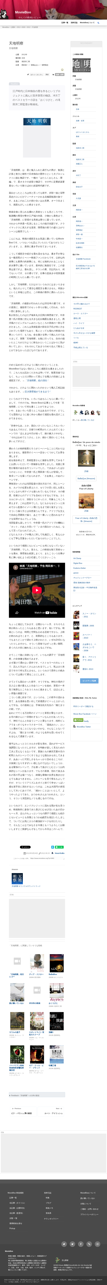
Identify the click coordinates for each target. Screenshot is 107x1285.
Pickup (12, 1228)
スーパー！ (87, 636)
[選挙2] (76, 669)
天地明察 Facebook (83, 259)
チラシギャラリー (51, 1219)
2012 (23, 55)
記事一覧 (65, 23)
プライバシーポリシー (89, 1214)
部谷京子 (79, 187)
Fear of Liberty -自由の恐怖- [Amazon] (86, 519)
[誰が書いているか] (97, 413)
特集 (47, 1198)
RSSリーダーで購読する (83, 706)
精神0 (75, 343)
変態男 (88, 626)
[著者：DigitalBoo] (87, 413)
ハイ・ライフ (78, 323)
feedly (86, 721)
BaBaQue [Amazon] (86, 478)
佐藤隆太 (79, 247)
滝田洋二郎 (26, 62)
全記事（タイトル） (17, 1203)
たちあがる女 (78, 328)
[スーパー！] (76, 636)
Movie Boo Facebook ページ (85, 714)
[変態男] (76, 626)
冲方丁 (78, 175)
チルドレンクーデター (82, 578)
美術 (47, 74)
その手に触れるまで (81, 304)
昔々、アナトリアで (89, 658)
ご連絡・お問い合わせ (89, 1209)
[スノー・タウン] (76, 615)
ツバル (76, 338)
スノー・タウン (89, 615)
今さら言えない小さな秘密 (84, 333)
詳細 (86, 471)
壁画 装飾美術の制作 (81, 583)
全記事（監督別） (16, 1213)
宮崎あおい (35, 65)
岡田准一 (25, 65)
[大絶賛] (62, 69)
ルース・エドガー (80, 313)
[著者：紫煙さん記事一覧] (92, 413)
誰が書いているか (87, 420)
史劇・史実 (60, 74)
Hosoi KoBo (59, 853)
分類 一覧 (13, 1218)
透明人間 (77, 318)
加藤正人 (79, 164)
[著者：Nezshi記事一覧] (75, 413)
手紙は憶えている (80, 347)
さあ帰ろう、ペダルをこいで (89, 647)
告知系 (48, 1213)
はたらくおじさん (37, 74)
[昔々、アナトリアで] (76, 658)
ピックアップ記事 (89, 681)
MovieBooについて (87, 23)
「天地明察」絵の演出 (36, 380)
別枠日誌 (74, 23)
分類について (85, 1204)
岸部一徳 (79, 234)
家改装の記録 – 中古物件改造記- (85, 588)
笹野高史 (45, 65)
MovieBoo (23, 12)
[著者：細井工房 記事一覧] (81, 413)
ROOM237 (77, 309)
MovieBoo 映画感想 (16, 1193)
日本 (23, 58)
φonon (75, 573)
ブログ (48, 1203)
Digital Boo (77, 563)
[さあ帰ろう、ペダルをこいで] (76, 647)
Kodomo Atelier (79, 568)
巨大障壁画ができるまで (37, 391)
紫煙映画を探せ (15, 1223)
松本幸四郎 (80, 243)
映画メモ (49, 1208)
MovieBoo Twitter (83, 727)
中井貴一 (79, 239)
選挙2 (87, 669)
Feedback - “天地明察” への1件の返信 (25, 1095)
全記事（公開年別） (17, 1208)
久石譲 (78, 198)
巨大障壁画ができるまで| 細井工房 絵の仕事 (85, 267)
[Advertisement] (37, 918)
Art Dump (77, 558)
